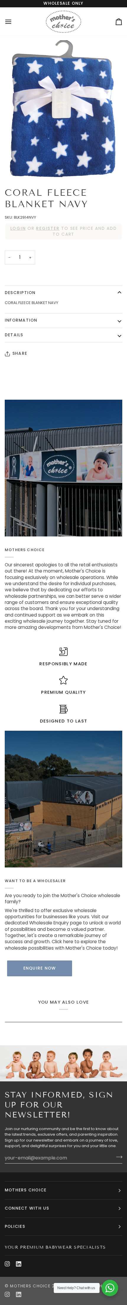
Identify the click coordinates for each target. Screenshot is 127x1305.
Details (14, 335)
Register (47, 228)
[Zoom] (63, 109)
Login (18, 228)
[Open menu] (13, 21)
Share (19, 353)
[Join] (117, 1157)
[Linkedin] (18, 1264)
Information (21, 320)
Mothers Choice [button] (25, 1190)
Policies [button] (15, 1226)
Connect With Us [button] (27, 1208)
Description (20, 293)
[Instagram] (7, 1264)
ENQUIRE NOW (39, 968)
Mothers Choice (30, 1286)
